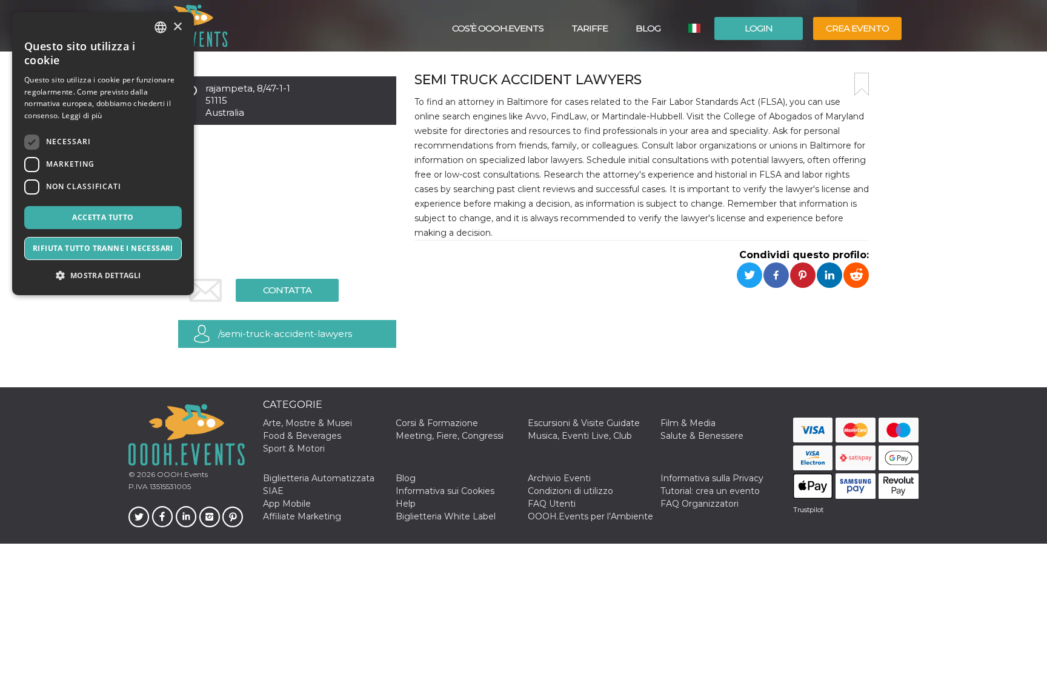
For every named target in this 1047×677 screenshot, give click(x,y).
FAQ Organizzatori (699, 503)
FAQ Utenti (552, 503)
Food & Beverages (302, 435)
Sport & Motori (294, 448)
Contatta (287, 290)
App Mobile (287, 503)
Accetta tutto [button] (102, 217)
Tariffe (589, 28)
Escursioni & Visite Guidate (584, 423)
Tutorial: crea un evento (710, 490)
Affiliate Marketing (302, 516)
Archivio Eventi (559, 478)
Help (406, 503)
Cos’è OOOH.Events (497, 28)
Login (759, 28)
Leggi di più (82, 115)
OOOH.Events (181, 474)
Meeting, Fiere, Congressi (450, 435)
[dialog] (103, 153)
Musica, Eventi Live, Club (580, 435)
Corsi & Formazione (437, 423)
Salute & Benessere (701, 435)
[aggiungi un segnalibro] (861, 84)
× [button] (177, 27)
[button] (103, 275)
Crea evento (857, 28)
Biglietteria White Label (446, 516)
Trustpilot (808, 509)
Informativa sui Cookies (445, 490)
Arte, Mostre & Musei (307, 423)
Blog (648, 28)
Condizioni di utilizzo (570, 490)
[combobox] (161, 27)
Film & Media (688, 423)
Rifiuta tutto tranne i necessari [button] (103, 248)
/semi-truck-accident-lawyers (285, 333)
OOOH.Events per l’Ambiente (590, 516)
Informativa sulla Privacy (711, 478)
